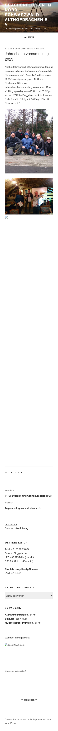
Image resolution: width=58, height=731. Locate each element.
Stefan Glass (35, 48)
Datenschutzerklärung (16, 528)
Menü (31, 36)
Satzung (9, 618)
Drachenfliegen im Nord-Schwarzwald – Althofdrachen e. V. (28, 14)
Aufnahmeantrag (14, 614)
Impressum (11, 524)
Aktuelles (16, 472)
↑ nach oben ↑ (29, 699)
